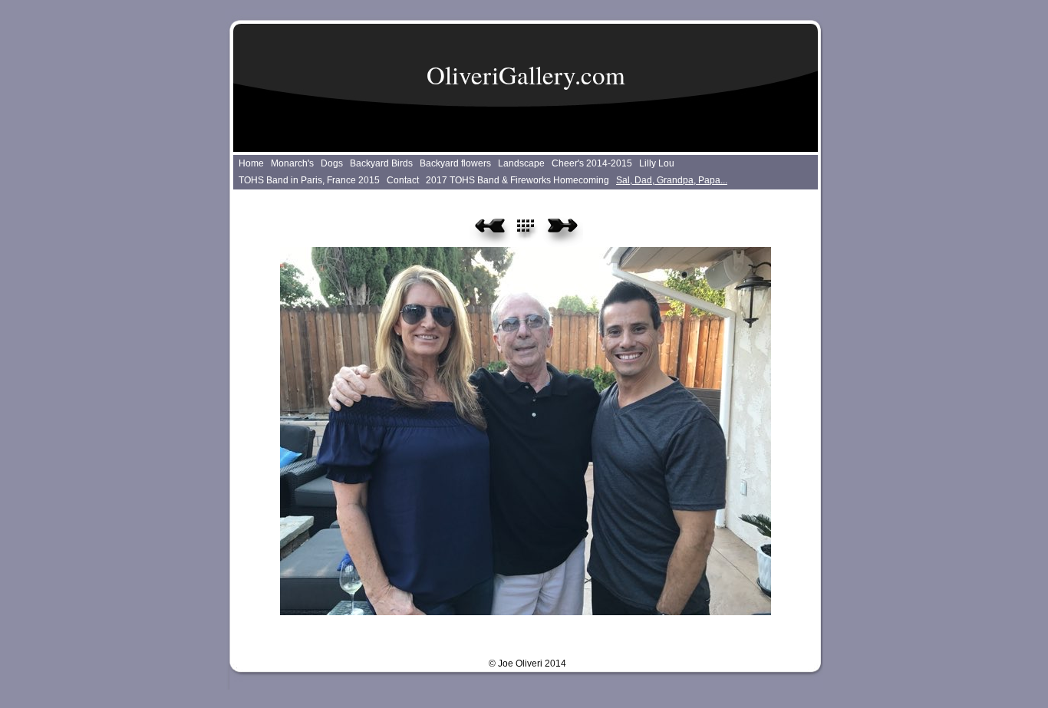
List (534, 231)
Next (562, 231)
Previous (490, 231)
